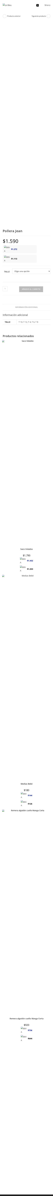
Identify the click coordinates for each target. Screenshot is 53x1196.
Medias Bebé (26, 783)
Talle (7, 271)
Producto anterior (14, 16)
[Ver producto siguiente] (48, 16)
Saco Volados (26, 549)
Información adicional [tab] (26, 307)
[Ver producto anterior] (5, 16)
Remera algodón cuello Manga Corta (26, 1018)
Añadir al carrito (31, 289)
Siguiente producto (39, 16)
